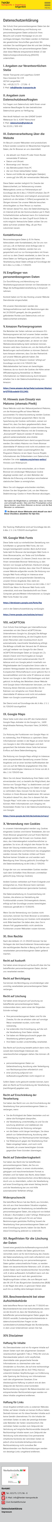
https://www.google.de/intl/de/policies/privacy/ (26, 816)
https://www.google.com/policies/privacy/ (23, 614)
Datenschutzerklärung (12, 1508)
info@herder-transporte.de (23, 87)
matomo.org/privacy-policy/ (33, 459)
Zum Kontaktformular (16, 1502)
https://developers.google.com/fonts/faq (22, 602)
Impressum (7, 1511)
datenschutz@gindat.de (21, 122)
